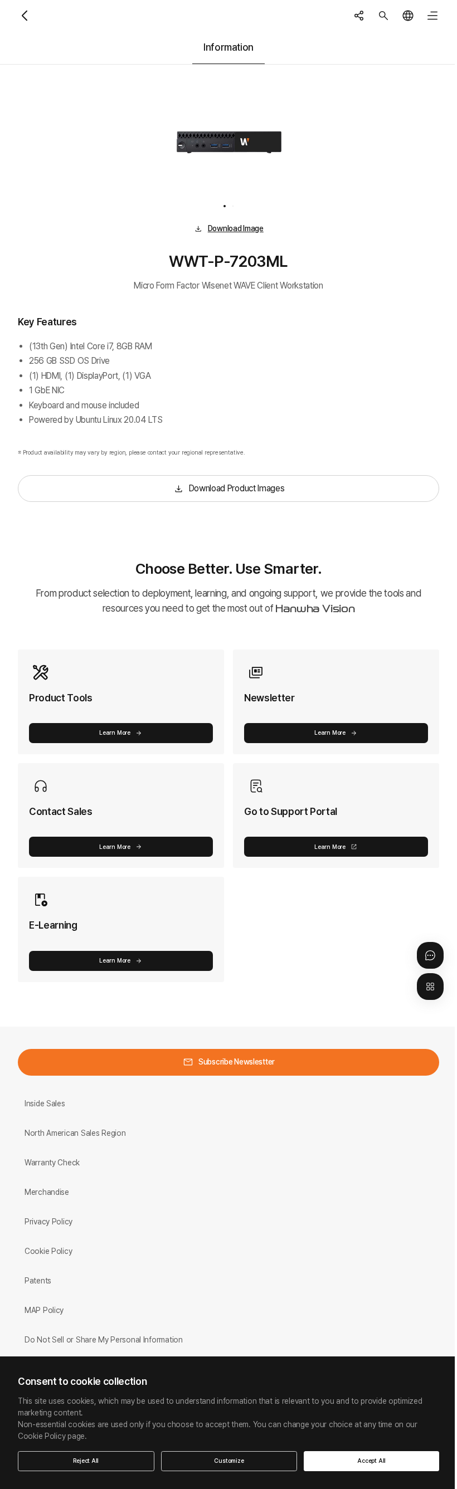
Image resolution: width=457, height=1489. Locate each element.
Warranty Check (52, 1162)
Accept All (371, 1460)
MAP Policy (44, 1310)
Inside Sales (45, 1103)
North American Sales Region (75, 1133)
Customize (229, 1460)
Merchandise (47, 1192)
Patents (38, 1280)
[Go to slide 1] (224, 206)
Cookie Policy (48, 1251)
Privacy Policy (48, 1221)
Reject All (86, 1460)
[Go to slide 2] (233, 206)
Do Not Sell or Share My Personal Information (104, 1339)
